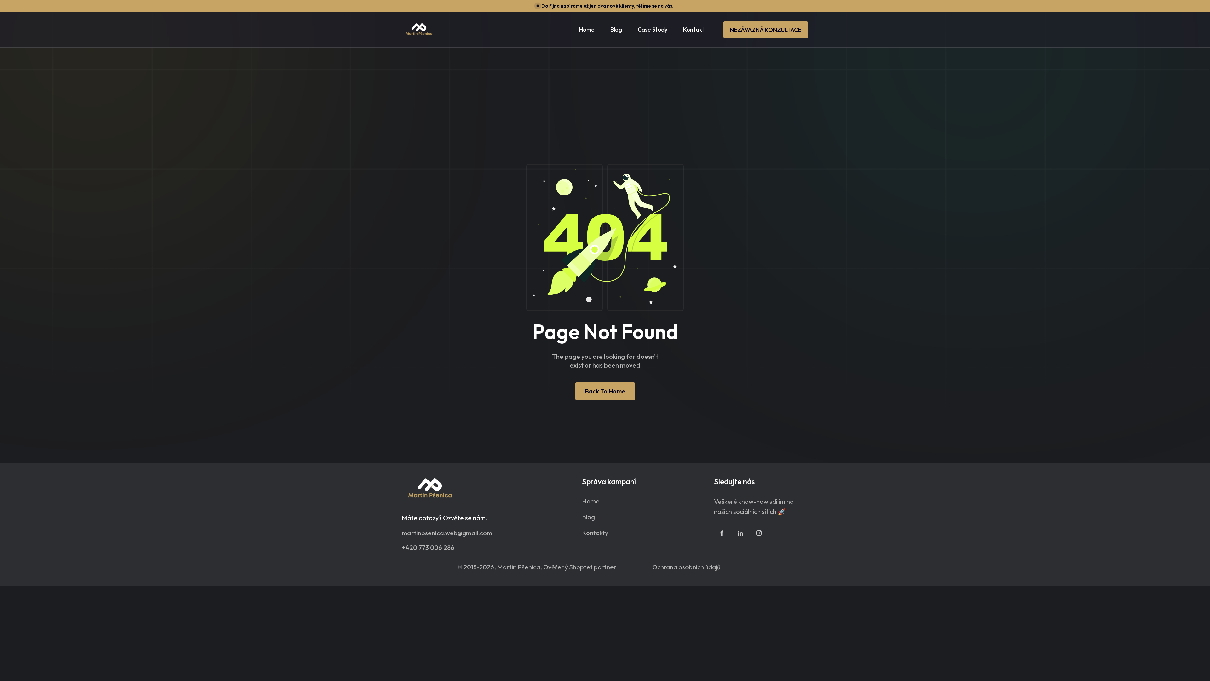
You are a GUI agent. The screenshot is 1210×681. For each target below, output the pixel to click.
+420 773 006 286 (428, 547)
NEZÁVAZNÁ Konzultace (766, 29)
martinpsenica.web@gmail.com (447, 532)
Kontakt (693, 29)
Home (587, 29)
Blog (588, 517)
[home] (419, 30)
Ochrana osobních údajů (686, 567)
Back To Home (605, 391)
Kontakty (595, 533)
